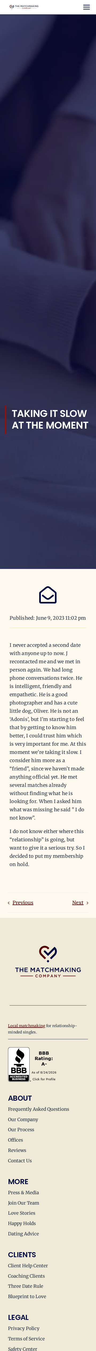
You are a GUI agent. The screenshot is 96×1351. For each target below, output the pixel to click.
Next (77, 903)
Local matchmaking (26, 1025)
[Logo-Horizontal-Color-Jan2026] (24, 7)
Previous (23, 903)
